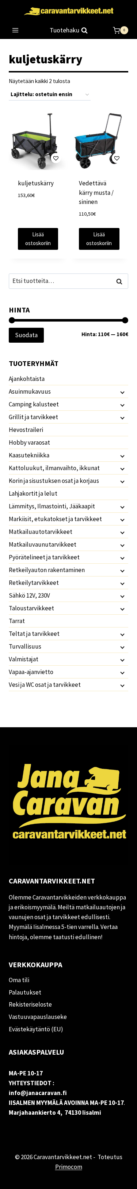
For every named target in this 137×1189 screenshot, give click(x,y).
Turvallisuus (25, 646)
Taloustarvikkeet (31, 608)
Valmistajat (23, 659)
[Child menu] (121, 391)
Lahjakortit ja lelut (33, 493)
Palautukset (25, 992)
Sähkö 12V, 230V (29, 595)
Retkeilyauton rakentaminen (47, 570)
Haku (121, 281)
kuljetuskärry (36, 183)
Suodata (26, 335)
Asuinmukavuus (30, 391)
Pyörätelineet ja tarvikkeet (44, 557)
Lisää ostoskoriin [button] (38, 239)
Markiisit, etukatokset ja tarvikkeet (55, 519)
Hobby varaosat (29, 442)
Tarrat (17, 621)
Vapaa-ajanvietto (31, 672)
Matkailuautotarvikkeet (40, 532)
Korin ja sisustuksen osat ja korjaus (54, 481)
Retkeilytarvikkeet (34, 583)
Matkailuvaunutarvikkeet (42, 544)
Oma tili (19, 980)
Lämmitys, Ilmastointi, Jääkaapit (52, 506)
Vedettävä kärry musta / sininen (96, 192)
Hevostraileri (26, 430)
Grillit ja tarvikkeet (33, 417)
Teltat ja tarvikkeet (34, 634)
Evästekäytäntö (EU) (36, 1029)
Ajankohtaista (27, 379)
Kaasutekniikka (29, 455)
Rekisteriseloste (30, 1004)
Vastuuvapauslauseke (38, 1017)
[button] (38, 158)
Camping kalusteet (34, 404)
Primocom (68, 1167)
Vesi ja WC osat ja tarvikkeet (45, 685)
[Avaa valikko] (15, 30)
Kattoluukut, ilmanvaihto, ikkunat (54, 468)
